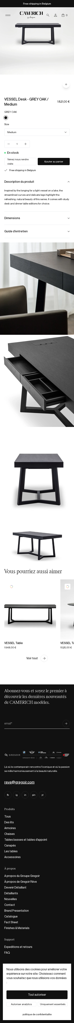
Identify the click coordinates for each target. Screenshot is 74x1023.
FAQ (7, 952)
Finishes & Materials (16, 928)
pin (33, 794)
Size (6, 124)
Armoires (10, 828)
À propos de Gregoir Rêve (20, 881)
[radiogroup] (37, 117)
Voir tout (32, 658)
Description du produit (19, 181)
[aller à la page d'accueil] (31, 15)
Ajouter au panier (53, 161)
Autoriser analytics (21, 1004)
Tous (7, 816)
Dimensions (12, 218)
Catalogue (11, 916)
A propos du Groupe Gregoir (22, 876)
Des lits (9, 822)
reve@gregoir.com (19, 782)
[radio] (5, 117)
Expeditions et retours (18, 947)
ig (17, 794)
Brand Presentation (16, 910)
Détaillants (11, 893)
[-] (8, 144)
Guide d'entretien (16, 231)
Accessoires (12, 857)
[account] (55, 15)
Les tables (11, 851)
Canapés (10, 845)
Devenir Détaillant (15, 887)
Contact (9, 905)
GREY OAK (10, 111)
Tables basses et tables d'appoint (25, 839)
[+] (25, 144)
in (25, 794)
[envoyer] (66, 723)
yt (42, 794)
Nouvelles (10, 899)
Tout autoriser (37, 994)
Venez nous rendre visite (18, 161)
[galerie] (66, 84)
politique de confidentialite (37, 1014)
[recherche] (48, 15)
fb (8, 794)
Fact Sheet (11, 922)
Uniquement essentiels (52, 1004)
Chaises (9, 834)
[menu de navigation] (7, 15)
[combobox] (37, 132)
